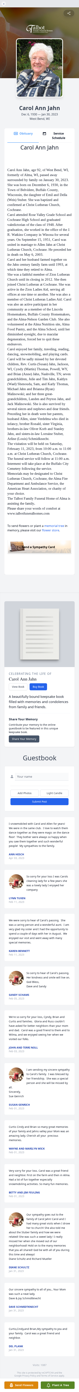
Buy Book (38, 686)
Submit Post (39, 801)
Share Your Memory (24, 739)
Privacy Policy (29, 1375)
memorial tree (54, 526)
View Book (18, 686)
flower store (50, 530)
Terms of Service (49, 1375)
